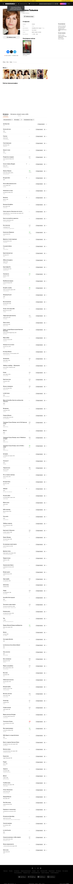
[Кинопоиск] (10, 4)
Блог (38, 870)
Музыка (36, 883)
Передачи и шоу (26, 872)
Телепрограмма (31, 883)
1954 (37, 28)
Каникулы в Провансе (62, 25)
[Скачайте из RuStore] (51, 877)
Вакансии (5, 870)
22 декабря (34, 28)
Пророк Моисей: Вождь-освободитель (62, 37)
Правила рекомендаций (26, 870)
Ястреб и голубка (61, 35)
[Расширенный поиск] (56, 4)
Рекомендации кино (36, 872)
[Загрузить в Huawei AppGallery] (41, 877)
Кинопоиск (12, 883)
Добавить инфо (15, 55)
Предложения (51, 870)
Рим (32, 30)
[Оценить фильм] (45, 129)
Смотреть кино (63, 3)
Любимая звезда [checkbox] (29, 16)
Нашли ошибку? (8, 55)
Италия (35, 30)
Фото (8, 62)
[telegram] (14, 51)
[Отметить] (46, 124)
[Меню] (3, 4)
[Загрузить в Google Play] (31, 877)
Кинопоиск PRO (44, 870)
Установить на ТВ (34, 3)
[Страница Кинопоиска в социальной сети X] (35, 868)
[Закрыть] (23, 7)
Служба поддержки (55, 872)
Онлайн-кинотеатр (23, 3)
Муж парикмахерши (61, 27)
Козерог (39, 28)
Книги (43, 883)
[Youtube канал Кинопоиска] (40, 868)
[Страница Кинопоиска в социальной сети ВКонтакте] (32, 868)
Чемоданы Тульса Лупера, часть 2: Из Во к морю (62, 29)
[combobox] (47, 4)
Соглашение (16, 870)
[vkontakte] (8, 51)
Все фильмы (58, 870)
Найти (57, 4)
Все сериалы (65, 870)
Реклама (10, 870)
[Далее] (47, 74)
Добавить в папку (12, 37)
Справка (34, 870)
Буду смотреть (41, 124)
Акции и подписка (45, 872)
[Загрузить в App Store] (22, 877)
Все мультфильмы (18, 872)
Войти (69, 3)
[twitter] (11, 51)
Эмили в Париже (61, 38)
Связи (11, 62)
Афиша (40, 883)
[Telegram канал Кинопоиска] (38, 868)
